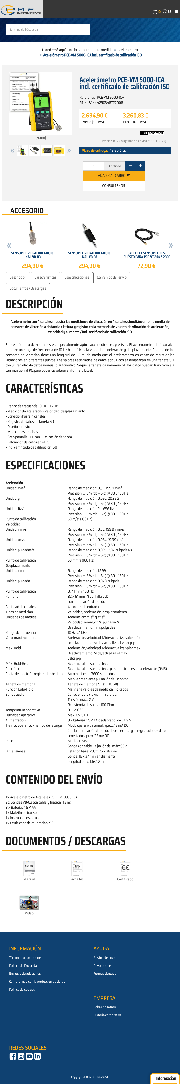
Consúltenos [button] (113, 186)
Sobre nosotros (105, 1007)
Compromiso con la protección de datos (37, 981)
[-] (130, 166)
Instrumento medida (97, 50)
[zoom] (40, 137)
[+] (140, 166)
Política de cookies (22, 989)
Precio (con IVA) (134, 122)
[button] (12, 150)
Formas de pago (105, 973)
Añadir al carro (112, 175)
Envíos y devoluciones (25, 973)
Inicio (73, 50)
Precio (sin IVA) (93, 122)
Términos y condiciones (25, 957)
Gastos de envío (105, 957)
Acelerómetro (127, 50)
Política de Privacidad (24, 965)
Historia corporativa (107, 1015)
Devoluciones (103, 965)
